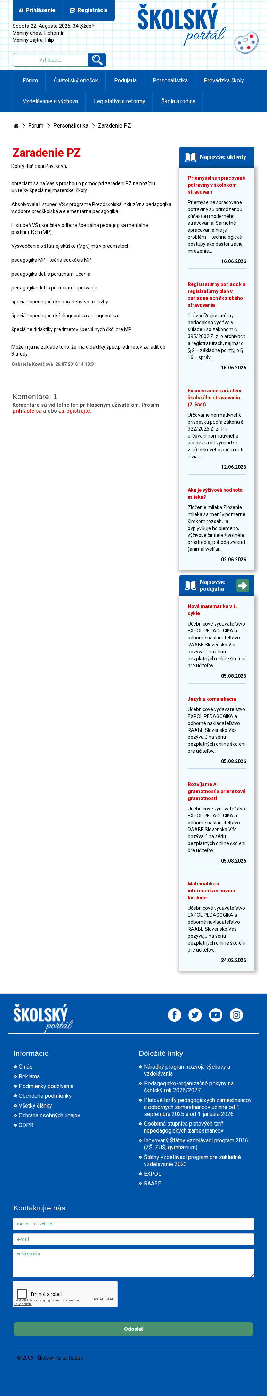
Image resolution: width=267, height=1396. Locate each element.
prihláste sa (27, 411)
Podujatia (125, 80)
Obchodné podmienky (45, 1096)
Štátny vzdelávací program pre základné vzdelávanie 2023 (192, 1160)
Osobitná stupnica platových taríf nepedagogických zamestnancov (184, 1127)
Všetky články (35, 1105)
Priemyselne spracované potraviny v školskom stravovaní (216, 185)
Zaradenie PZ (114, 125)
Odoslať (133, 1329)
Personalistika (169, 80)
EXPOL (152, 1173)
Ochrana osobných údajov (49, 1115)
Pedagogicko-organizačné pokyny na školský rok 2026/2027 (189, 1087)
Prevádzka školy (223, 80)
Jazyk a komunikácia (212, 699)
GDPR (26, 1125)
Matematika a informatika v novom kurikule (211, 890)
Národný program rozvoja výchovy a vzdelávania (187, 1070)
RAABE (152, 1183)
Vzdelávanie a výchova (49, 101)
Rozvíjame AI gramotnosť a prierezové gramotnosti (216, 791)
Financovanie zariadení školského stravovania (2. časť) (214, 397)
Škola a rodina (177, 101)
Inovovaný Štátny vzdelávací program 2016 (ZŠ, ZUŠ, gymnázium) (196, 1144)
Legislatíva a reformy (118, 101)
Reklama (29, 1076)
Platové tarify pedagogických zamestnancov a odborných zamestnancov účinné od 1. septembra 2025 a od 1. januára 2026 (198, 1107)
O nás (26, 1066)
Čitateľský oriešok (75, 80)
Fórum (29, 80)
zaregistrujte (74, 411)
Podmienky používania (46, 1086)
